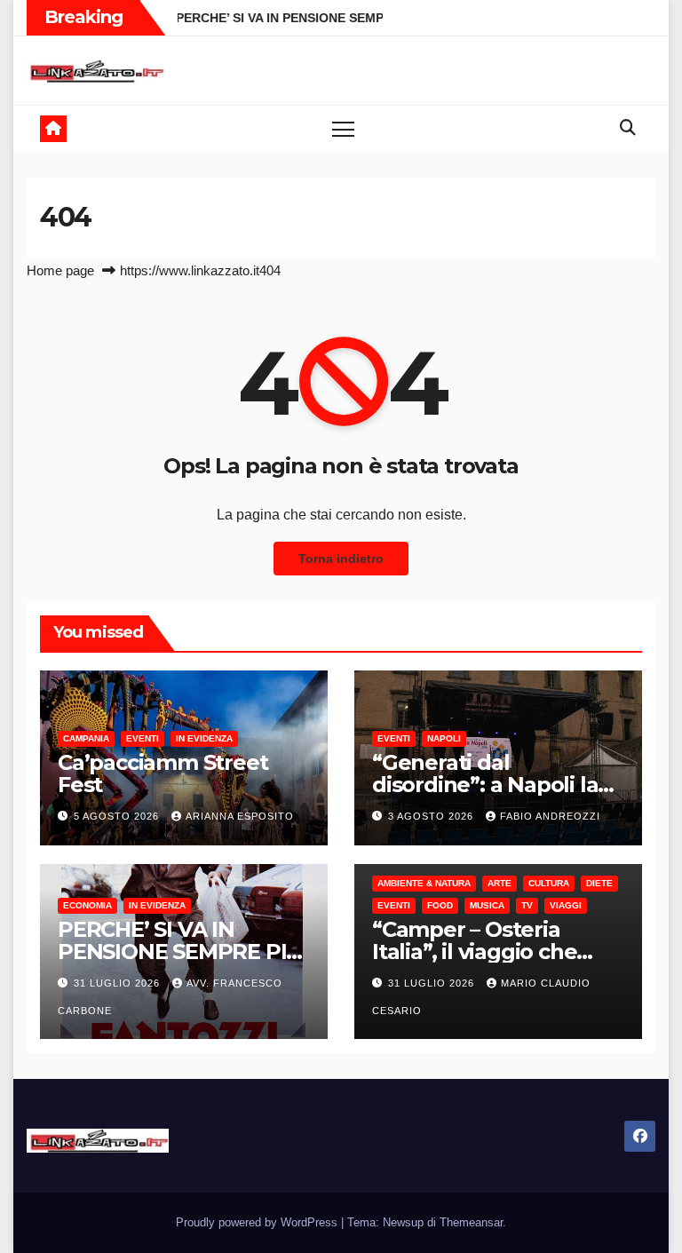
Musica (487, 905)
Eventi (142, 738)
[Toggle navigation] (343, 128)
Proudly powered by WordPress (258, 1222)
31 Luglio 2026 (118, 983)
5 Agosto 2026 (118, 816)
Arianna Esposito (240, 816)
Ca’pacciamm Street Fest (162, 773)
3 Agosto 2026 (432, 816)
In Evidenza (204, 738)
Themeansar (471, 1222)
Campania (86, 738)
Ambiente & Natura (424, 883)
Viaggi (566, 905)
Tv (527, 905)
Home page (60, 270)
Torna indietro (341, 558)
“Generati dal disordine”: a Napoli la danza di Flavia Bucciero (496, 784)
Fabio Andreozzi (550, 816)
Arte (500, 883)
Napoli (444, 738)
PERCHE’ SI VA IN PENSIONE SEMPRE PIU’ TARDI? (182, 951)
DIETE (599, 883)
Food (440, 905)
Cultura (548, 883)
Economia (87, 905)
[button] (628, 128)
